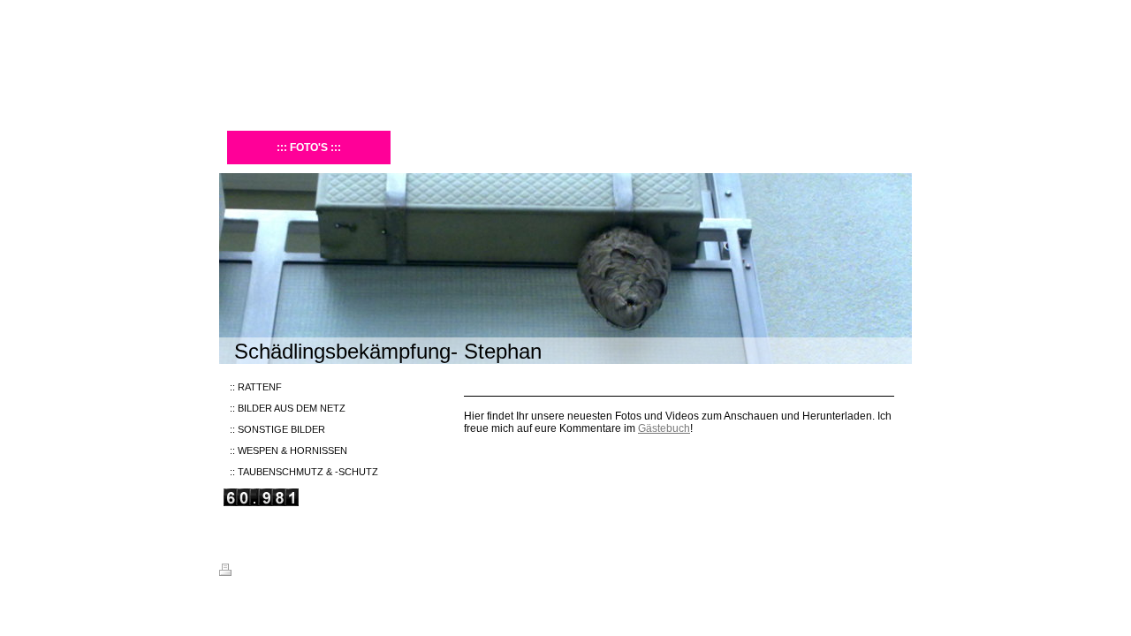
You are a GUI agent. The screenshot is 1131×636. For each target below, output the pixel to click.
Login (900, 569)
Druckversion (267, 572)
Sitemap (321, 572)
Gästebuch (664, 428)
